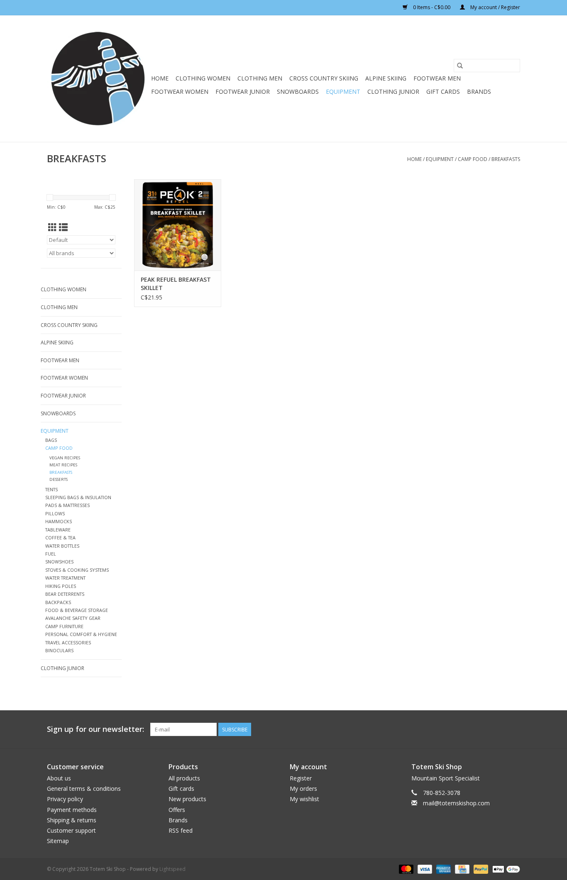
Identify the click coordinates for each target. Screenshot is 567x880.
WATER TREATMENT (65, 578)
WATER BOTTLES (62, 546)
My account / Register (494, 7)
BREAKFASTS (505, 159)
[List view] (63, 227)
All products (184, 778)
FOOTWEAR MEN (437, 78)
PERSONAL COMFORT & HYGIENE (81, 634)
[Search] (460, 65)
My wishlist (304, 799)
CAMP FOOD (472, 159)
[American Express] (442, 869)
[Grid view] (52, 227)
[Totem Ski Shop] (98, 78)
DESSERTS (58, 479)
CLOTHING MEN (259, 78)
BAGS (51, 440)
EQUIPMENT (343, 91)
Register (301, 778)
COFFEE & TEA (60, 537)
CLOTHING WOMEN (203, 78)
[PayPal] (480, 869)
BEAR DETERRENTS (64, 594)
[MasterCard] (405, 869)
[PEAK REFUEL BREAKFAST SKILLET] (177, 225)
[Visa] (424, 869)
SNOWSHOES (59, 561)
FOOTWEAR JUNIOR (242, 91)
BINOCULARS (59, 650)
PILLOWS (55, 513)
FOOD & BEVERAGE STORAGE (76, 610)
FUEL (50, 554)
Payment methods (72, 810)
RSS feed (181, 830)
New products (187, 799)
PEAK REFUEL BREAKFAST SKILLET (176, 283)
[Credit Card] (461, 869)
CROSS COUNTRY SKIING (323, 78)
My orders (303, 788)
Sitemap (58, 841)
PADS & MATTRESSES (67, 505)
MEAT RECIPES (63, 465)
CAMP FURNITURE (64, 626)
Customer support (71, 830)
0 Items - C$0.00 (432, 7)
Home (160, 78)
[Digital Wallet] (504, 869)
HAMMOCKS (58, 521)
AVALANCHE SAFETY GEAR (72, 618)
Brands (479, 91)
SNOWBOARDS (298, 91)
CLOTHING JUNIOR (393, 91)
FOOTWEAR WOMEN (179, 91)
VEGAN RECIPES (64, 458)
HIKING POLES (60, 586)
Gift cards (443, 91)
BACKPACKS (58, 602)
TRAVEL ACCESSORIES (68, 642)
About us (59, 778)
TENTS (51, 489)
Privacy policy (65, 799)
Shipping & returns (71, 820)
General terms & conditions (84, 788)
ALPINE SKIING (385, 78)
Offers (177, 810)
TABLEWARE (58, 530)
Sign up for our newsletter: (95, 729)
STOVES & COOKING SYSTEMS (77, 570)
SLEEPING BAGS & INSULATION (78, 497)
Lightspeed (172, 869)
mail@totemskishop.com (456, 803)
